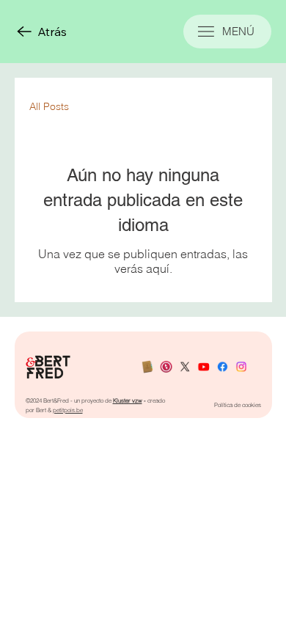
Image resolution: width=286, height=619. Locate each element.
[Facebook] (222, 367)
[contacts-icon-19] (147, 367)
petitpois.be (68, 410)
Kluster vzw (127, 400)
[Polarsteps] (165, 367)
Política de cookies (237, 405)
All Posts (49, 106)
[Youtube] (203, 367)
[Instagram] (241, 367)
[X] (184, 367)
